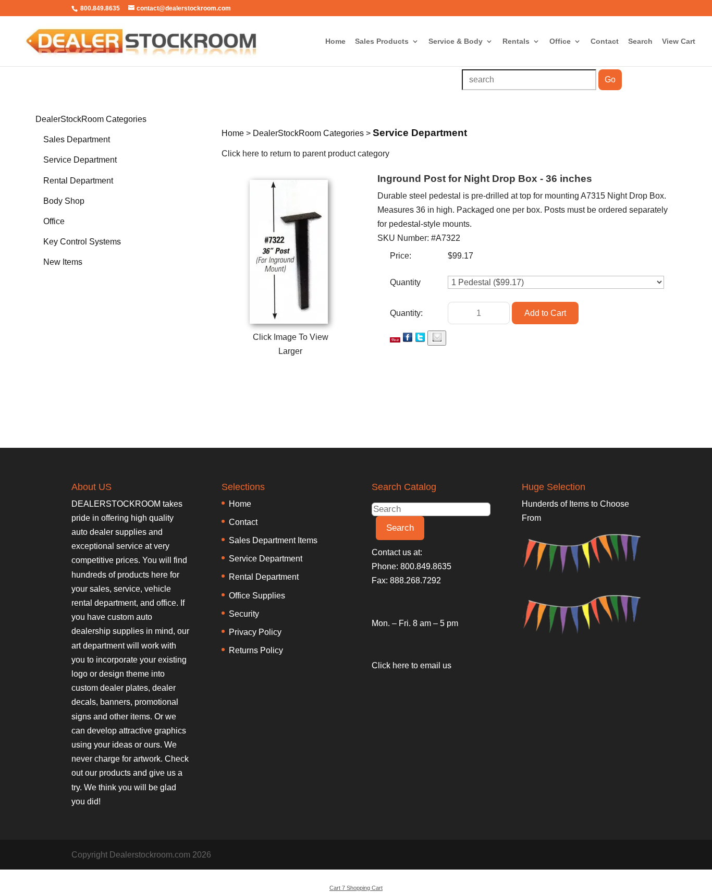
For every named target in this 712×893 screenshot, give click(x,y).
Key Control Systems (82, 241)
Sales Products (382, 41)
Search (640, 41)
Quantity (405, 282)
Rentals (516, 41)
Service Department (80, 159)
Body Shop (63, 201)
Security (244, 613)
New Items (62, 262)
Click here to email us (411, 665)
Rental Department (78, 180)
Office (560, 41)
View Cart (678, 41)
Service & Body (455, 41)
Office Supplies (257, 595)
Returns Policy (256, 650)
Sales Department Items (273, 540)
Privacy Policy (255, 632)
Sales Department (76, 139)
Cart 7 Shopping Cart (356, 888)
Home (335, 41)
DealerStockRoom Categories (90, 119)
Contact (605, 41)
